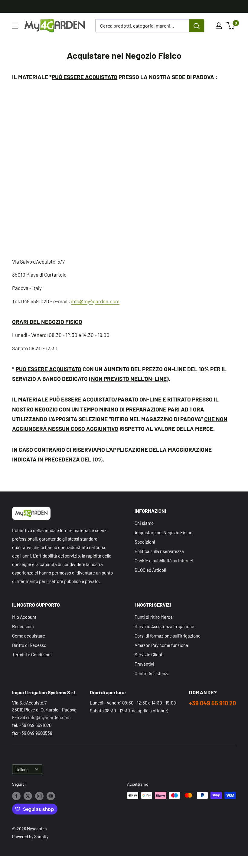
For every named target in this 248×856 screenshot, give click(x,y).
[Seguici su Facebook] (16, 796)
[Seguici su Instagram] (39, 796)
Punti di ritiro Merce (154, 617)
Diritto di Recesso (29, 645)
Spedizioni (145, 542)
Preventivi (144, 664)
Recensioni (23, 626)
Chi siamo (144, 523)
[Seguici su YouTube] (51, 796)
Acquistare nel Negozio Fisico (163, 532)
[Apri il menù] (15, 26)
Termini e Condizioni (32, 654)
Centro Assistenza (152, 673)
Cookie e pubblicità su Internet (164, 560)
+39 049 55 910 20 (212, 703)
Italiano (21, 769)
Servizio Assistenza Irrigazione (164, 626)
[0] (231, 25)
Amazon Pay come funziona (161, 645)
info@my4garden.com (95, 301)
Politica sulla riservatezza (159, 551)
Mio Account (24, 617)
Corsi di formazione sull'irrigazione (168, 635)
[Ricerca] (196, 25)
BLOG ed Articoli (150, 570)
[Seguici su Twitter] (28, 796)
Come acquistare (28, 635)
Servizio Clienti (149, 654)
